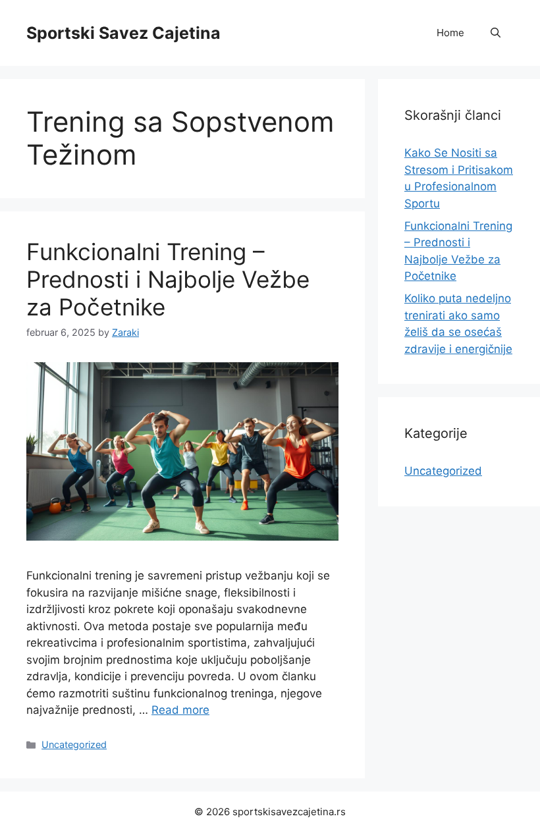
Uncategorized (74, 744)
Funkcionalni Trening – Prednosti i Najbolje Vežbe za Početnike (168, 279)
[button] (495, 33)
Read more (180, 709)
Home (450, 32)
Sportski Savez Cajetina (123, 33)
